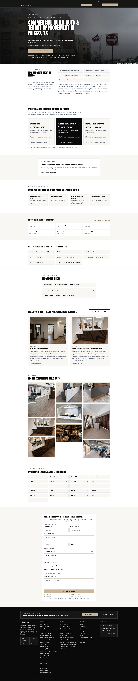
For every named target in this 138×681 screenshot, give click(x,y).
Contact (82, 642)
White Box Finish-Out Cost (67, 640)
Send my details (70, 591)
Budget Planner (44, 657)
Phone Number (74, 526)
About (82, 624)
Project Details (50, 576)
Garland (94, 486)
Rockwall (31, 476)
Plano (51, 490)
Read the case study (49, 172)
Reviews (82, 633)
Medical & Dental (44, 642)
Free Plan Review (44, 653)
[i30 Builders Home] (25, 5)
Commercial (85, 4)
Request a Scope (89, 614)
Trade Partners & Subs (86, 637)
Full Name (48, 526)
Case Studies (44, 660)
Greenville (94, 476)
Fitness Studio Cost (65, 635)
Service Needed (49, 548)
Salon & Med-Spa (44, 644)
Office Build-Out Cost (66, 624)
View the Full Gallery (99, 378)
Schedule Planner (44, 655)
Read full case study (35, 363)
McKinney (32, 490)
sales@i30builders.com (109, 628)
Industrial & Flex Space (46, 672)
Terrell (52, 495)
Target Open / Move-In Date (53, 569)
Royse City (53, 476)
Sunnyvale (32, 495)
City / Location (74, 541)
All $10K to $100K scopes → (101, 220)
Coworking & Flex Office (46, 648)
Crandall (52, 486)
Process (82, 626)
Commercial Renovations (46, 631)
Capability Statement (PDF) (87, 640)
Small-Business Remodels (47, 637)
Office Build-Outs (44, 626)
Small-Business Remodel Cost (68, 644)
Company (96, 4)
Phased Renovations (45, 635)
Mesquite (73, 481)
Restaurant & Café (45, 640)
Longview (32, 500)
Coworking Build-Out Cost (67, 637)
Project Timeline (50, 555)
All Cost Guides (64, 648)
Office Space (43, 666)
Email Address (49, 533)
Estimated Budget (50, 562)
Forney (31, 481)
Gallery (82, 631)
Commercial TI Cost (65, 626)
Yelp (100, 678)
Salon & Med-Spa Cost (66, 633)
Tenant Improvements (46, 628)
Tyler (93, 495)
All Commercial (44, 624)
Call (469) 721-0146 (98, 1)
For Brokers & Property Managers (48, 651)
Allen (30, 486)
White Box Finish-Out (46, 633)
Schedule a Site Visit (109, 4)
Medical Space (44, 670)
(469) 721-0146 (107, 626)
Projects (82, 628)
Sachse (94, 490)
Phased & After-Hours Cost (67, 646)
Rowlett (73, 490)
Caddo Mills (74, 476)
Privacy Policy (86, 598)
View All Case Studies (99, 311)
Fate (72, 486)
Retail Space (43, 668)
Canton (73, 495)
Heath (52, 481)
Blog (81, 635)
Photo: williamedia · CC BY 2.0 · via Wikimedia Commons (127, 63)
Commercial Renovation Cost (68, 642)
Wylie (93, 481)
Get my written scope (39, 51)
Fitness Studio (44, 646)
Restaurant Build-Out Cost (67, 631)
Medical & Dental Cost (66, 628)
